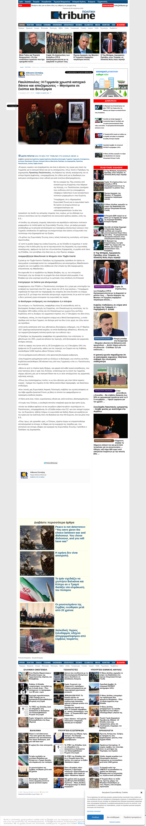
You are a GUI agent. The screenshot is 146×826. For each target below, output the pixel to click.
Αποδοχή (95, 817)
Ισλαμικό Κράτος (79, 2)
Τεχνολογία (104, 28)
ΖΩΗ (113, 25)
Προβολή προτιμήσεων (132, 817)
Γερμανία (69, 159)
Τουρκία (36, 2)
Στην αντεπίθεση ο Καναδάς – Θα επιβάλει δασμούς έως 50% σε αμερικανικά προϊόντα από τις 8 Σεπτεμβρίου (111, 395)
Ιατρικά (90, 28)
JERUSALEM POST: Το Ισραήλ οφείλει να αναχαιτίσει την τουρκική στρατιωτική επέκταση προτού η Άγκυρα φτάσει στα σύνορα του (76, 700)
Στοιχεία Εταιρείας (37, 658)
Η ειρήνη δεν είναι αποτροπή (66, 554)
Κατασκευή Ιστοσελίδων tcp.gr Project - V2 (30, 794)
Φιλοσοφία (44, 28)
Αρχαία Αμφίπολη (45, 159)
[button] (141, 792)
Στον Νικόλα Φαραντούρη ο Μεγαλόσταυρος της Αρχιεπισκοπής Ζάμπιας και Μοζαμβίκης (40, 676)
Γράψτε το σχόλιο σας (42, 93)
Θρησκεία (29, 28)
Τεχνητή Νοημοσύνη (62, 2)
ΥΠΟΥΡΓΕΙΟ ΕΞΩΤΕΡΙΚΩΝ (71, 730)
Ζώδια (67, 28)
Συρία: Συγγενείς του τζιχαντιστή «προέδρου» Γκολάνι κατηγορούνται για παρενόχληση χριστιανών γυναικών (75, 688)
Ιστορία (36, 28)
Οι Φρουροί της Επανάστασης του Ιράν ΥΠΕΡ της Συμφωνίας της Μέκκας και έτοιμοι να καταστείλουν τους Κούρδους (114, 246)
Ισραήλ (28, 2)
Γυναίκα (83, 28)
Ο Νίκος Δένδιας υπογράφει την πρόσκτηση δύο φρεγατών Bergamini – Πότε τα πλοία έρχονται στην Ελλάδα (111, 699)
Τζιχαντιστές (102, 2)
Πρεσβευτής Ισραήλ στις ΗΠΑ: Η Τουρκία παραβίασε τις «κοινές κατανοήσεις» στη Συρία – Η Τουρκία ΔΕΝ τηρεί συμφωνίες (76, 711)
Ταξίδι (96, 28)
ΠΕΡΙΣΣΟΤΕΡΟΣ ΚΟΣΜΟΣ (103, 286)
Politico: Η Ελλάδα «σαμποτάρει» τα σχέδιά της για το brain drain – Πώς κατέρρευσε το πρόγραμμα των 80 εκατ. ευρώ (40, 688)
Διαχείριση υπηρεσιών (94, 811)
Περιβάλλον (113, 28)
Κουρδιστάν (46, 2)
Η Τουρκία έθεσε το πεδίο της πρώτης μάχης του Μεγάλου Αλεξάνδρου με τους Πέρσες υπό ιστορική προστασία (110, 783)
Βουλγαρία (61, 159)
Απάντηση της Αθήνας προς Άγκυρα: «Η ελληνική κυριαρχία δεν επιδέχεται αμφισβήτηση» (75, 737)
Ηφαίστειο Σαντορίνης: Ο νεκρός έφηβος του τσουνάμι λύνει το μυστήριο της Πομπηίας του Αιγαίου (111, 748)
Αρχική (21, 67)
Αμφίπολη (35, 159)
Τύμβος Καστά (37, 163)
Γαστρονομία (74, 28)
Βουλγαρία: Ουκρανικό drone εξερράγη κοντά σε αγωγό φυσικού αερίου (39, 781)
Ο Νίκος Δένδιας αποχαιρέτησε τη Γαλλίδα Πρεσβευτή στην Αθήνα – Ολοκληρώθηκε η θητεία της (111, 710)
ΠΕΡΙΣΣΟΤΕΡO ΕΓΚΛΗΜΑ (103, 440)
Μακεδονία (53, 161)
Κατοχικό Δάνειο (44, 161)
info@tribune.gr (121, 5)
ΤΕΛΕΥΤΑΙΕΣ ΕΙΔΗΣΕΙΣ (111, 167)
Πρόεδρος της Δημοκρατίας (66, 161)
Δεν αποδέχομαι (113, 817)
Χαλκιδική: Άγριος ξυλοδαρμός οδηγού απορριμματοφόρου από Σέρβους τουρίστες (70, 634)
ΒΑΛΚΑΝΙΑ (35, 730)
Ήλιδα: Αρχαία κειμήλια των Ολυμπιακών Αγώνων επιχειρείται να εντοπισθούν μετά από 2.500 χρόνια (111, 759)
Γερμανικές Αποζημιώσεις (81, 159)
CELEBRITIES (88, 25)
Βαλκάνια (55, 159)
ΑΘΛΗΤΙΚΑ (106, 25)
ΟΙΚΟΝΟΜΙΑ (57, 25)
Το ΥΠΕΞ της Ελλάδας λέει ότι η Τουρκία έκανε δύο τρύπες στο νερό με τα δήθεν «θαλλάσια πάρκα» (76, 759)
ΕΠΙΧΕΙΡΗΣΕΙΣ (69, 25)
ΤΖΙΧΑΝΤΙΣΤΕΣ (71, 670)
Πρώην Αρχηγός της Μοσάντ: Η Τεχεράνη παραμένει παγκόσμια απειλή (86, 57)
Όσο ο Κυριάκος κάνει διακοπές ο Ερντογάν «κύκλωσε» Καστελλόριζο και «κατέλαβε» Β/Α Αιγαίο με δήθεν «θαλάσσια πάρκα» (76, 771)
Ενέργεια (91, 2)
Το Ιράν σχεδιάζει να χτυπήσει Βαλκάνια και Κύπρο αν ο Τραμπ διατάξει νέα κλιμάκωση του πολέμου (69, 584)
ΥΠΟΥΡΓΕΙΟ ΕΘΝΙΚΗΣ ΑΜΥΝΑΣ (106, 670)
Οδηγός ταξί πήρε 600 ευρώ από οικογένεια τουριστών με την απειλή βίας (109, 451)
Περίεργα (21, 28)
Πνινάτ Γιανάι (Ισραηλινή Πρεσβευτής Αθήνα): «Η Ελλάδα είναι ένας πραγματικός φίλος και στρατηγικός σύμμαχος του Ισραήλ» (111, 723)
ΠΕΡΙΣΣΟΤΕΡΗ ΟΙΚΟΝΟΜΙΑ (103, 391)
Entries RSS (45, 792)
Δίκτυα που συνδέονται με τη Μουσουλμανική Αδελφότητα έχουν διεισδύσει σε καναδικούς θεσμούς (76, 676)
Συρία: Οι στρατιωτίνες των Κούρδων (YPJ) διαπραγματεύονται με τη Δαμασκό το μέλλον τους (115, 185)
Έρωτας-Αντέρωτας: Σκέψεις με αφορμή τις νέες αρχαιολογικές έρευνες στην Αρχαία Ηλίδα (111, 737)
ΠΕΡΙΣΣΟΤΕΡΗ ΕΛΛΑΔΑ (102, 338)
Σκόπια (30, 163)
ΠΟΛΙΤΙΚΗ (30, 25)
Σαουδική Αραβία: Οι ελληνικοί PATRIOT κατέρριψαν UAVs (108, 686)
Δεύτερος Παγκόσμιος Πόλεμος (28, 161)
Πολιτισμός (53, 28)
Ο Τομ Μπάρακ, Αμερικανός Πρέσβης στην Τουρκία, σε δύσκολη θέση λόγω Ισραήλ (113, 57)
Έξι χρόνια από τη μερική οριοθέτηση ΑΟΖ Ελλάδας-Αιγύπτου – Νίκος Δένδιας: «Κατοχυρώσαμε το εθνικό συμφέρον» (75, 783)
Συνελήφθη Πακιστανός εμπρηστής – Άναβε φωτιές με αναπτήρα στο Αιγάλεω (111, 409)
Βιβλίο (61, 28)
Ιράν (21, 2)
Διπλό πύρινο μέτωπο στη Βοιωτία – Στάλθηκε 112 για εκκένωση (110, 347)
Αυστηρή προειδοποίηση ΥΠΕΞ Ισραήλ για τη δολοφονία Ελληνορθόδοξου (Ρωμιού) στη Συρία (40, 698)
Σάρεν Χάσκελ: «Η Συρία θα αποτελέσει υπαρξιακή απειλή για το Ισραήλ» (75, 721)
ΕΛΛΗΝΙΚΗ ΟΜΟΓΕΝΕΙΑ (35, 670)
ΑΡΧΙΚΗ (22, 25)
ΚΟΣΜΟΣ (79, 25)
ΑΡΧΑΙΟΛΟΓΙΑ (106, 730)
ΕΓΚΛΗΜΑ (47, 25)
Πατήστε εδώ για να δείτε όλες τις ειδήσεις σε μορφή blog (53, 5)
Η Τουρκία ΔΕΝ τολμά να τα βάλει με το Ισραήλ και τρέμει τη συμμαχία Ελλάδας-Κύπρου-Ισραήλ (115, 219)
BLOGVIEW (121, 25)
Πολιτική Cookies (115, 822)
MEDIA (97, 25)
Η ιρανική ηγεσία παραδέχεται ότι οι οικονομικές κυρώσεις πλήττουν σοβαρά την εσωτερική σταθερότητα (110, 358)
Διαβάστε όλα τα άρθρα (37, 477)
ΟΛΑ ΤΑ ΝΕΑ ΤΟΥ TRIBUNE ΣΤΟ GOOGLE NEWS (49, 156)
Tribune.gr (26, 792)
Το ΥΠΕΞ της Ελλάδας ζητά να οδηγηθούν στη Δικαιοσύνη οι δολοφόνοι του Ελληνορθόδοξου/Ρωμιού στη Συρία (40, 710)
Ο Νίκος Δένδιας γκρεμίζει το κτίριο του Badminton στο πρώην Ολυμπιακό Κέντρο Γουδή (115, 207)
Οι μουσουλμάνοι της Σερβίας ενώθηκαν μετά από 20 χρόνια (69, 607)
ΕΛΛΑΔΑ (39, 25)
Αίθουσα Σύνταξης (34, 73)
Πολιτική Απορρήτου (24, 658)
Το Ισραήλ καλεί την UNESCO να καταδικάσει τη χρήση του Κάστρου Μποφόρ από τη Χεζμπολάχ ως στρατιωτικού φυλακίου (111, 771)
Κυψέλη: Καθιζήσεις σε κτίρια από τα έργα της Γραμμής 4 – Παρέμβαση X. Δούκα (110, 307)
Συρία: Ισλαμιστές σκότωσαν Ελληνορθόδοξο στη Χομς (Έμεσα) (40, 720)
